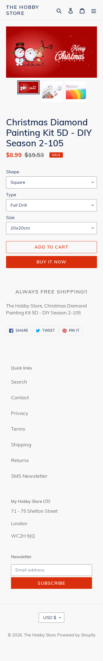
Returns (20, 460)
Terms (18, 429)
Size (10, 217)
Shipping (21, 444)
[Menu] (93, 10)
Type (11, 194)
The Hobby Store (22, 10)
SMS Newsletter (29, 476)
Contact (20, 397)
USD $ (49, 617)
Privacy (19, 413)
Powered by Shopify (76, 635)
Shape (12, 171)
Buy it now (52, 262)
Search (19, 382)
